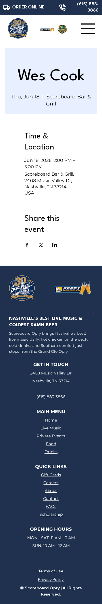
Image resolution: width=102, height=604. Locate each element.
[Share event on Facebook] (27, 245)
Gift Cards (51, 474)
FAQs (51, 506)
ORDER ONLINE (28, 7)
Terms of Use (50, 571)
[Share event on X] (41, 245)
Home (51, 420)
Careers (50, 482)
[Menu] (88, 29)
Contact (51, 498)
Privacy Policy (51, 579)
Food (51, 443)
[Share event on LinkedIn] (55, 245)
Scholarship (51, 514)
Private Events (51, 435)
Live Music (51, 428)
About (51, 490)
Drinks (51, 451)
